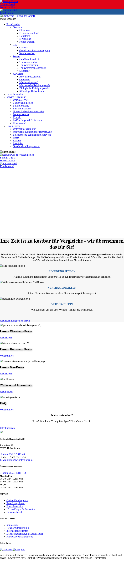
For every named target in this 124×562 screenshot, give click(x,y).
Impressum (12, 525)
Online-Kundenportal (17, 500)
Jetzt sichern (6, 337)
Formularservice (14, 506)
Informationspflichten (17, 530)
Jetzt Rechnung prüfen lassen (15, 320)
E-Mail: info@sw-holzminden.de (17, 460)
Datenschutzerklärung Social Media (24, 533)
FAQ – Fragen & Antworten (20, 509)
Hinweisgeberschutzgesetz (19, 536)
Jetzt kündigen (7, 428)
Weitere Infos (7, 355)
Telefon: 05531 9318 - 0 (12, 454)
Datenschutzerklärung (17, 527)
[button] (62, 230)
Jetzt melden (6, 391)
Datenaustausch (14, 512)
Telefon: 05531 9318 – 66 (13, 472)
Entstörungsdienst (15, 503)
